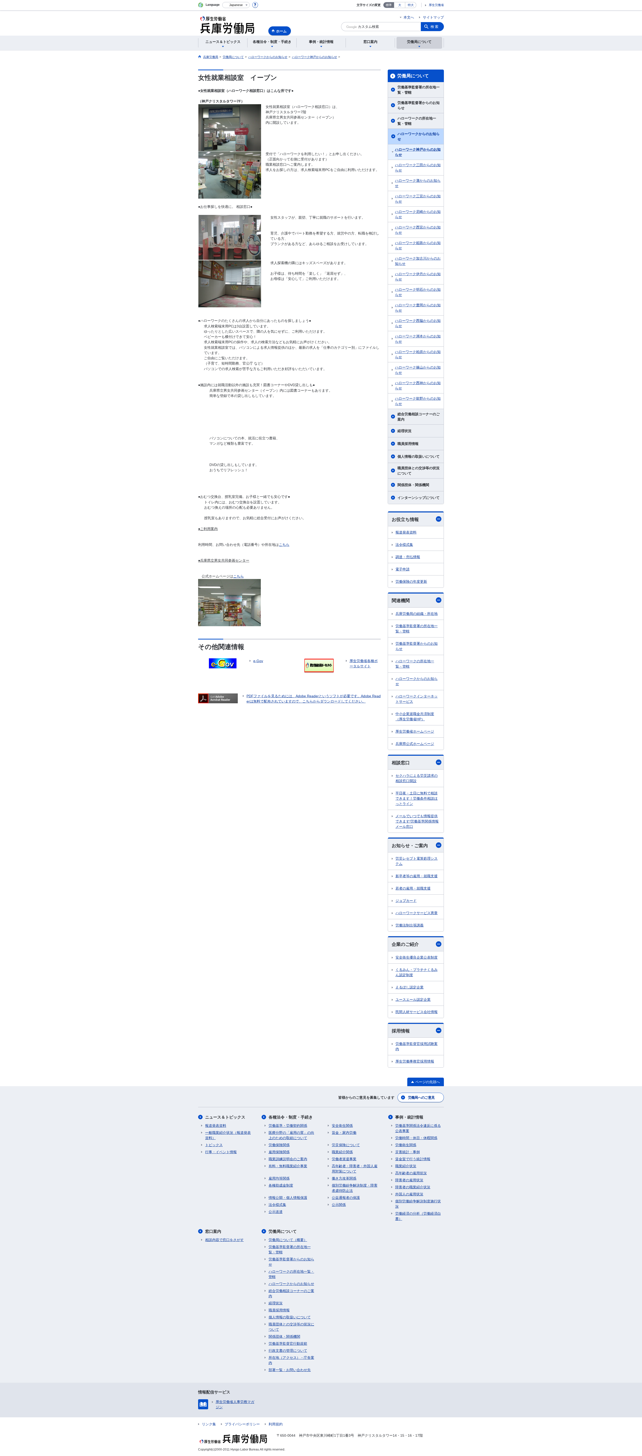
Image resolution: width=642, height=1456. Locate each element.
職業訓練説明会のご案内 (288, 1159)
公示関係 (339, 1205)
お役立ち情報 (405, 519)
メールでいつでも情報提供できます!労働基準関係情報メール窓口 (417, 821)
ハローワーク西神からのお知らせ (418, 385)
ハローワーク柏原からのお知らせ (418, 354)
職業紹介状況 (405, 1166)
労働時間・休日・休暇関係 (416, 1138)
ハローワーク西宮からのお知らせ (418, 230)
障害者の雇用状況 (409, 1180)
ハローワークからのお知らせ (418, 136)
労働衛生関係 (405, 1145)
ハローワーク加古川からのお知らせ (418, 261)
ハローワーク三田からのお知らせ (418, 167)
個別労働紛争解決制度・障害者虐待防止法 (354, 1188)
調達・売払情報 (407, 557)
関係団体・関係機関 (413, 485)
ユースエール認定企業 (413, 1000)
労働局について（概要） (288, 1240)
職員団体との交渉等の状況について (418, 470)
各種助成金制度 (281, 1185)
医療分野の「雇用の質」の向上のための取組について (291, 1135)
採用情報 (401, 1030)
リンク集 (209, 1424)
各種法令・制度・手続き (291, 1117)
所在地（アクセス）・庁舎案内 (291, 1360)
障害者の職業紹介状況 (412, 1187)
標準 (389, 5)
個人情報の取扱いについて (418, 456)
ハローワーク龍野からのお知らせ (418, 401)
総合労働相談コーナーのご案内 (418, 416)
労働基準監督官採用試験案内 (416, 1046)
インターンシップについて (418, 498)
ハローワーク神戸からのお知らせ (418, 152)
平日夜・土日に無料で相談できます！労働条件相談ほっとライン (416, 798)
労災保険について (346, 1145)
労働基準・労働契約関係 (288, 1126)
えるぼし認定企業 (409, 987)
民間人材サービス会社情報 (416, 1012)
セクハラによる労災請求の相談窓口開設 (416, 778)
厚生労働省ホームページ (414, 731)
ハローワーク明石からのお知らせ (418, 292)
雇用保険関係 (279, 1152)
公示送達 (276, 1212)
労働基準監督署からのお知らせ (418, 105)
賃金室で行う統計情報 (412, 1159)
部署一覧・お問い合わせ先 (290, 1370)
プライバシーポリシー (242, 1424)
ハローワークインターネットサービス (416, 699)
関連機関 (401, 600)
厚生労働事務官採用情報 (414, 1061)
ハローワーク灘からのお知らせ (418, 183)
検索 (435, 27)
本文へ (409, 17)
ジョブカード (406, 901)
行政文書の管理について (288, 1351)
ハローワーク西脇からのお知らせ (418, 323)
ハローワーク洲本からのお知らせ (418, 338)
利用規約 (276, 1424)
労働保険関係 (279, 1145)
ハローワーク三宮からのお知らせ (418, 198)
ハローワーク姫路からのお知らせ (418, 245)
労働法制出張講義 (409, 925)
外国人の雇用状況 (409, 1194)
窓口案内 (213, 1231)
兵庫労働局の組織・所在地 (416, 614)
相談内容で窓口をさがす (224, 1240)
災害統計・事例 (407, 1152)
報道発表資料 (406, 532)
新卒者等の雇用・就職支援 (416, 876)
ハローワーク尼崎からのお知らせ (418, 214)
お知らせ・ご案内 (410, 845)
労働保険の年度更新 (411, 581)
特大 (411, 5)
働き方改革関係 (344, 1178)
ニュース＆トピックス (225, 1117)
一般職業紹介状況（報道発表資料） (228, 1135)
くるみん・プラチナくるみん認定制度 (416, 972)
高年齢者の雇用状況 (411, 1173)
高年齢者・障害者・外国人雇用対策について (354, 1168)
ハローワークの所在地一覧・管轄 (416, 121)
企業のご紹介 (405, 944)
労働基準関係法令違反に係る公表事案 (418, 1128)
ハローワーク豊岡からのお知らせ (418, 307)
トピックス (214, 1145)
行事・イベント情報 (221, 1152)
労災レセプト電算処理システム (416, 861)
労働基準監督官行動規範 (288, 1344)
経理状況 (404, 431)
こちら (238, 576)
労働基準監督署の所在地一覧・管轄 (418, 89)
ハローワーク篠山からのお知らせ (418, 370)
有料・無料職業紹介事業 (288, 1166)
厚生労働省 (436, 5)
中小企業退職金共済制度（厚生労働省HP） (414, 716)
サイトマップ (433, 17)
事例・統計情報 (409, 1117)
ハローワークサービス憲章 (416, 913)
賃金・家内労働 (344, 1133)
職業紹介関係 (342, 1152)
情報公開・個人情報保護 (288, 1198)
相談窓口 (401, 762)
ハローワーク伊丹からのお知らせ (418, 276)
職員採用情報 (408, 444)
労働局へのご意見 (421, 1097)
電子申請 (402, 569)
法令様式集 (404, 545)
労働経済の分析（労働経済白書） (418, 1216)
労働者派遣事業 (344, 1159)
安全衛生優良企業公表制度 (416, 957)
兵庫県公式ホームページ (414, 744)
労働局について (413, 75)
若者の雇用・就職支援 (413, 888)
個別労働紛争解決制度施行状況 (418, 1203)
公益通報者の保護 (346, 1198)
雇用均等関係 (279, 1178)
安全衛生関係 (342, 1126)
